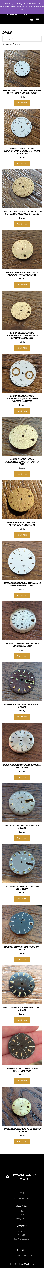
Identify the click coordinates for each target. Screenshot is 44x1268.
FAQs (22, 1215)
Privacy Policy (16, 1255)
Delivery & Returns (22, 1219)
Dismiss (22, 10)
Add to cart (22, 656)
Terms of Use (28, 1255)
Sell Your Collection (22, 1239)
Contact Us (22, 1235)
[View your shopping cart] (31, 19)
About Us (22, 1231)
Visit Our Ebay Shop (22, 1198)
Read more (22, 103)
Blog (22, 1211)
